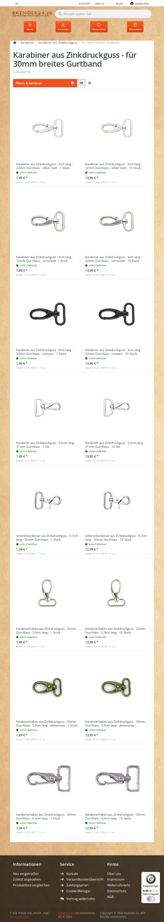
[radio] (81, 83)
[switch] (151, 898)
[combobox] (103, 14)
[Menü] (157, 874)
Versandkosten (20, 917)
